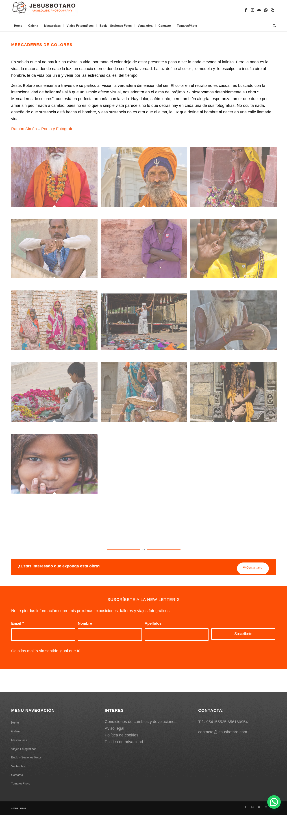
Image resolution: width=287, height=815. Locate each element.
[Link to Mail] (259, 10)
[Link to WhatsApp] (265, 10)
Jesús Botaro (18, 808)
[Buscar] (273, 25)
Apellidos (153, 623)
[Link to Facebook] (245, 10)
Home (15, 722)
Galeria (15, 731)
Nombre (85, 623)
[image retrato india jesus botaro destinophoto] (56, 183)
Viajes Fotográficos (23, 749)
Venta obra (18, 766)
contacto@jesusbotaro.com (222, 732)
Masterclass (19, 740)
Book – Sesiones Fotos (26, 757)
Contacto (17, 775)
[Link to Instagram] (252, 10)
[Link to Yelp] (272, 10)
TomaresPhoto (20, 783)
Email (17, 623)
